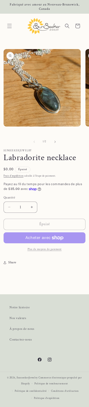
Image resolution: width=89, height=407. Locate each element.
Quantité (9, 198)
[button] (9, 26)
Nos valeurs (17, 318)
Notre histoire (19, 307)
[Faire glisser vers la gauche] (34, 142)
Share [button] (12, 262)
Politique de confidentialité (31, 391)
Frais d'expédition (13, 176)
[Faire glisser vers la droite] (55, 142)
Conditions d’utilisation (65, 391)
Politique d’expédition (47, 398)
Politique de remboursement (51, 383)
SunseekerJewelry (27, 377)
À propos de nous (21, 329)
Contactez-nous (20, 339)
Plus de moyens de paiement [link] (45, 249)
